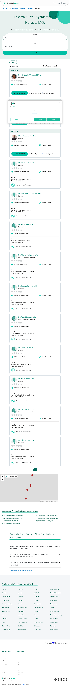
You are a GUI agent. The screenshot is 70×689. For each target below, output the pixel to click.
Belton (36, 589)
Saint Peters (6, 626)
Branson (20, 593)
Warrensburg (6, 629)
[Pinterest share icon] (66, 680)
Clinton (20, 596)
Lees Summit (54, 611)
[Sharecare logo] (22, 678)
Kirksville (21, 611)
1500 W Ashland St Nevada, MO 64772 (22, 272)
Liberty (4, 615)
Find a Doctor (6, 8)
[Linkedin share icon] (61, 680)
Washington (22, 629)
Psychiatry (23, 8)
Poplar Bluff (54, 618)
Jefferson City (38, 607)
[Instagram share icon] (58, 680)
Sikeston (37, 626)
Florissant (53, 600)
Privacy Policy (34, 112)
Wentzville (37, 629)
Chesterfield (6, 596)
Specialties (15, 8)
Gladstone (37, 604)
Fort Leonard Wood (8, 604)
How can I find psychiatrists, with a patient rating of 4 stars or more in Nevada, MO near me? (33, 547)
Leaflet (41, 501)
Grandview (53, 604)
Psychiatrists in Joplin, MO (10, 521)
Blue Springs (54, 589)
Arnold (4, 589)
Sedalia (20, 626)
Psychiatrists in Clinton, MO (11, 523)
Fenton (20, 600)
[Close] (60, 103)
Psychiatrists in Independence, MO (47, 518)
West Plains (54, 629)
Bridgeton (37, 593)
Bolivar (4, 593)
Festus (36, 600)
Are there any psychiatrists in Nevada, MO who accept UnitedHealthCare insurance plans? (29, 555)
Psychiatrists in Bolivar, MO (44, 521)
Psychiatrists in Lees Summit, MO (46, 515)
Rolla (3, 622)
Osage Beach (22, 618)
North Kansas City (56, 615)
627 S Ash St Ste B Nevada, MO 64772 (22, 426)
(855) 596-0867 (21, 93)
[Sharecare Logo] (12, 2)
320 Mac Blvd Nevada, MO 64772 (21, 364)
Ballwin (20, 589)
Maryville (21, 615)
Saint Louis (54, 622)
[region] (35, 112)
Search (54, 3)
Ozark (36, 618)
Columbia (37, 596)
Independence (22, 607)
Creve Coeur (54, 596)
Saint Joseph (38, 622)
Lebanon (37, 611)
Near (35, 43)
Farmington (5, 600)
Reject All (40, 119)
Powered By (48, 643)
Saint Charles (22, 622)
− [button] (2, 479)
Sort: (50, 66)
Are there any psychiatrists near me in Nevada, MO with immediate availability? (33, 563)
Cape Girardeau (55, 593)
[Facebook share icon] (55, 680)
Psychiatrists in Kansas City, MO (12, 515)
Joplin (52, 607)
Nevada (36, 615)
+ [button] (2, 477)
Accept (53, 119)
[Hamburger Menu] (5, 2)
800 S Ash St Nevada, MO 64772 (21, 179)
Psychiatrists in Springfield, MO (12, 518)
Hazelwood (5, 607)
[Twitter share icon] (64, 680)
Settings (16, 119)
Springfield (53, 626)
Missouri (30, 8)
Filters (14, 62)
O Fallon (4, 618)
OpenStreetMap (48, 501)
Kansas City (6, 611)
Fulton (20, 604)
